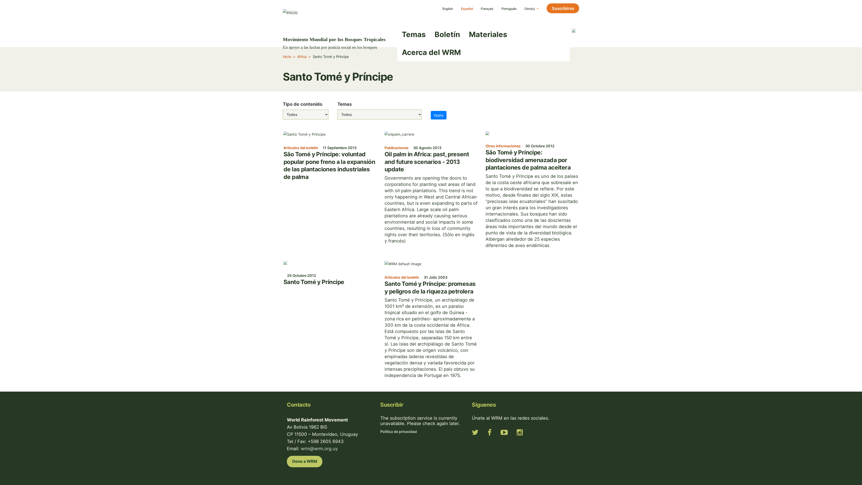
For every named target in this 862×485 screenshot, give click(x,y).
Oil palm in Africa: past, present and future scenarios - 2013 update (427, 162)
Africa (302, 56)
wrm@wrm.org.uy (319, 448)
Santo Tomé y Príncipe (314, 281)
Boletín (447, 34)
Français (487, 9)
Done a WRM (304, 461)
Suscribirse (563, 8)
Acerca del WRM (431, 52)
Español (467, 9)
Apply (439, 115)
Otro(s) (530, 9)
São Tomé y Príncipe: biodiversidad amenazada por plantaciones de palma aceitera (528, 160)
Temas (414, 34)
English (447, 9)
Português (509, 9)
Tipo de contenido (302, 104)
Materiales (488, 34)
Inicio (287, 56)
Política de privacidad (398, 431)
